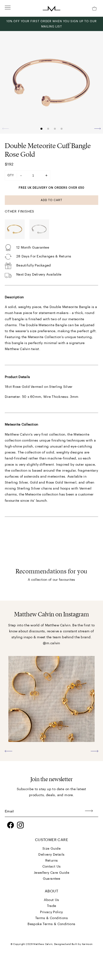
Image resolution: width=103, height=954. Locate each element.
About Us (51, 900)
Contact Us (51, 866)
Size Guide (51, 848)
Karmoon (87, 944)
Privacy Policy (51, 912)
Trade (51, 906)
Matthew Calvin (42, 944)
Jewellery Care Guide (51, 872)
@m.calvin (51, 643)
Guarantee (51, 878)
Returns (51, 860)
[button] (97, 128)
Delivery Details (51, 854)
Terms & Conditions (51, 918)
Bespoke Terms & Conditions (51, 924)
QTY (10, 175)
